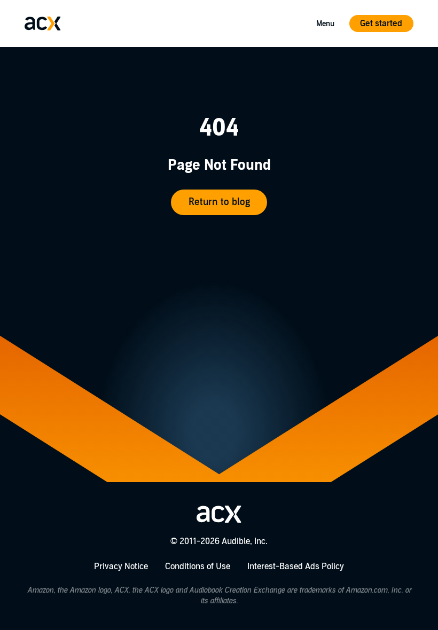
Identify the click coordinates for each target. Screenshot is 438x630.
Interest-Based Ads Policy (295, 566)
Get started (381, 23)
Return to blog (219, 202)
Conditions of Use (197, 566)
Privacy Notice (121, 566)
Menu (325, 23)
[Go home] (43, 23)
